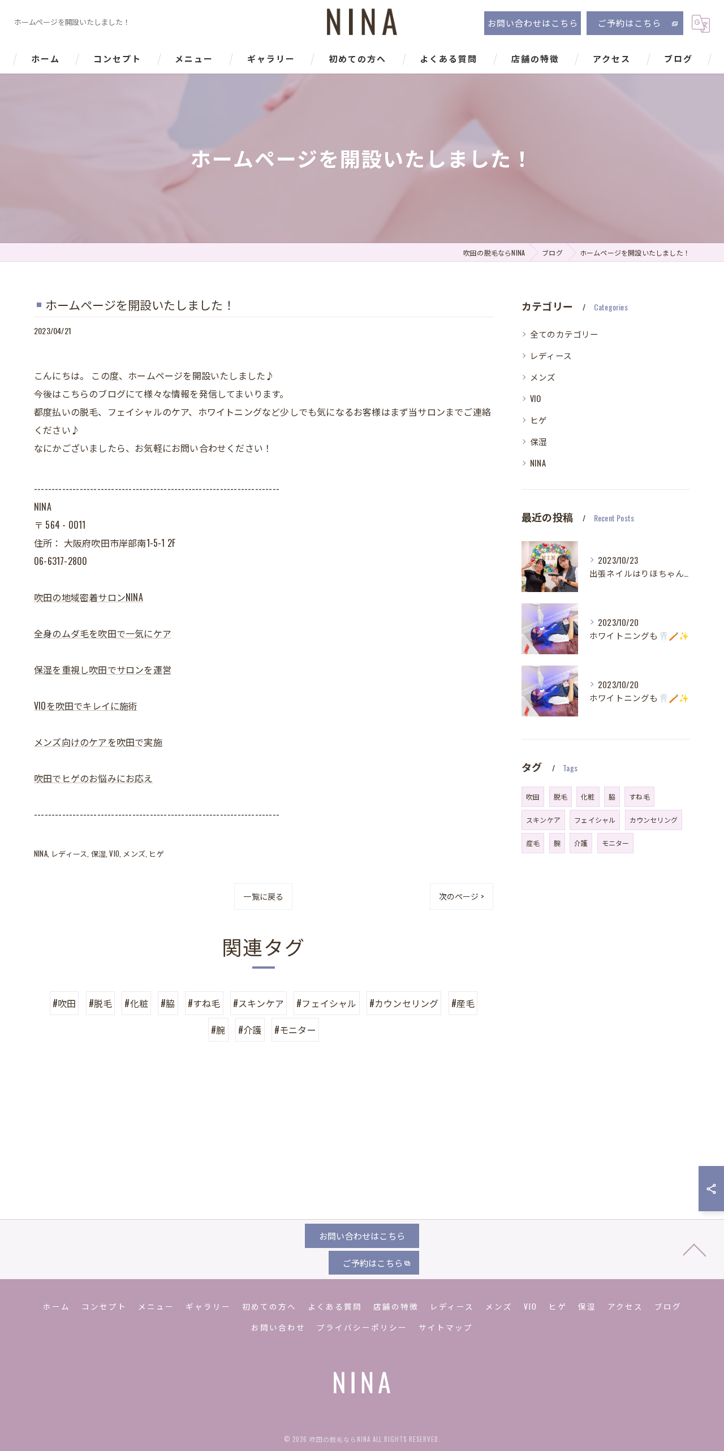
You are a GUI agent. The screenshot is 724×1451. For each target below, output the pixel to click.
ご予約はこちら (629, 22)
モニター (616, 843)
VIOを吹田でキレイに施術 (86, 705)
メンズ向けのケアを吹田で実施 (98, 742)
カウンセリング (654, 819)
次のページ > (461, 896)
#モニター (295, 1030)
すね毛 (639, 796)
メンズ (134, 853)
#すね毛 (204, 1003)
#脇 (168, 1003)
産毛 (533, 843)
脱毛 (560, 796)
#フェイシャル (326, 1003)
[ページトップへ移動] (694, 1249)
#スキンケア (258, 1003)
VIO (114, 853)
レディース (69, 853)
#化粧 (136, 1003)
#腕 (218, 1030)
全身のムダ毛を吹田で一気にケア (102, 633)
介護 (581, 843)
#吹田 (64, 1003)
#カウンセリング (404, 1003)
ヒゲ (156, 853)
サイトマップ (446, 1327)
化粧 (587, 796)
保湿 (98, 853)
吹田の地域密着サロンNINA (88, 597)
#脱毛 (101, 1003)
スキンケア (543, 819)
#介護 (250, 1030)
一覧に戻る (263, 896)
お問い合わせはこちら (533, 22)
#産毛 (463, 1003)
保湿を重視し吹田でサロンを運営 (102, 669)
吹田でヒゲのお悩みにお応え (93, 778)
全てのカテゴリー (564, 334)
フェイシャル (594, 819)
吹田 (533, 796)
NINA (41, 853)
